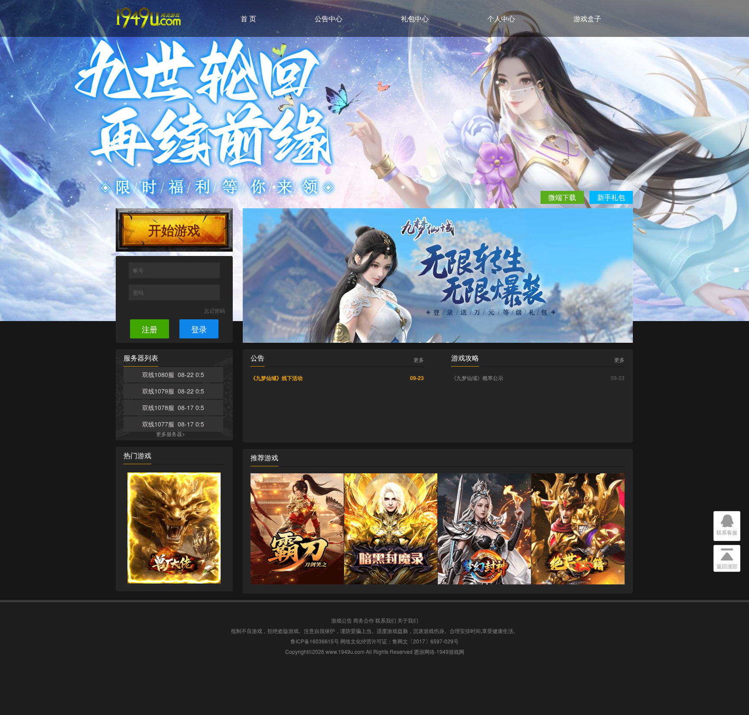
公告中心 (328, 18)
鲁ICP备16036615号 (314, 641)
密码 (139, 292)
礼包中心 (415, 18)
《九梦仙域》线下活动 (277, 378)
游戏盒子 (587, 18)
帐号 (139, 270)
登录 (199, 329)
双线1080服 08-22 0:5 (173, 374)
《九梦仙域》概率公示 (477, 377)
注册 (149, 329)
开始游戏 (174, 229)
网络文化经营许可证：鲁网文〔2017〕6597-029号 (399, 641)
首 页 (248, 18)
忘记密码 (214, 310)
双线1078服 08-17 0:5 (173, 407)
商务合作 (363, 620)
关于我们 (407, 620)
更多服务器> (170, 433)
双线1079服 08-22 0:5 (173, 391)
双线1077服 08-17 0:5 (173, 424)
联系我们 (385, 620)
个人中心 (501, 18)
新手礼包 (611, 197)
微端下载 (562, 197)
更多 (419, 359)
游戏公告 (341, 620)
